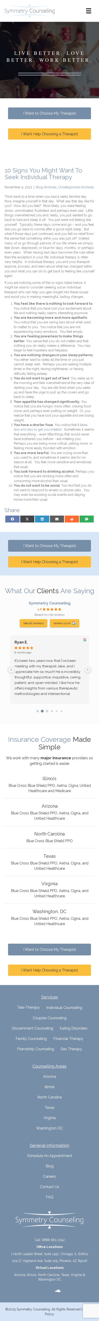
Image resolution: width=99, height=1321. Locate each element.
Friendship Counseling (35, 1049)
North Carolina (49, 1097)
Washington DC (49, 1128)
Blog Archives (46, 187)
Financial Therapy (68, 1038)
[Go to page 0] (37, 711)
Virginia (50, 1118)
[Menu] (88, 11)
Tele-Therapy (28, 1007)
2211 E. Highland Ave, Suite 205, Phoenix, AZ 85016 (49, 1261)
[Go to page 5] (61, 711)
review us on (62, 623)
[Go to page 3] (52, 711)
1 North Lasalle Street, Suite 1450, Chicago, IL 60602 (49, 1254)
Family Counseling (31, 1038)
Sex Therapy (71, 1049)
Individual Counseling (64, 1007)
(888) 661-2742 (53, 1240)
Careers (49, 1176)
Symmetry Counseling (49, 603)
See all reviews (33, 623)
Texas (50, 1107)
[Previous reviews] (11, 669)
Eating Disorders (73, 1028)
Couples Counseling (50, 1018)
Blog (50, 1166)
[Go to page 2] (47, 711)
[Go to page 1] (42, 711)
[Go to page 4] (57, 711)
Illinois (49, 1087)
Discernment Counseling (32, 1028)
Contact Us (49, 1187)
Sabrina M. (24, 642)
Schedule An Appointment (49, 1156)
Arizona (49, 1076)
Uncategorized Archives (76, 187)
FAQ (49, 1197)
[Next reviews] (87, 669)
